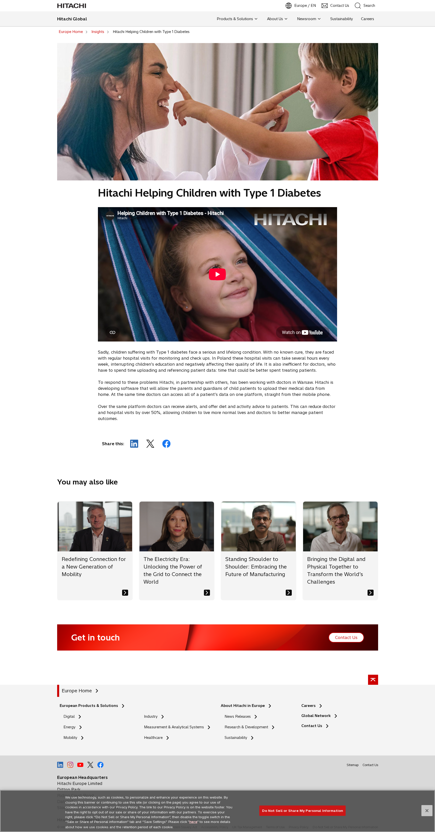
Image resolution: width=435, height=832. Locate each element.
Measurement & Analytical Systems (174, 727)
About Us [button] (275, 19)
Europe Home (77, 690)
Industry (151, 716)
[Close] (426, 810)
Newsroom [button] (306, 19)
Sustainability (236, 737)
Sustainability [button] (341, 19)
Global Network (316, 715)
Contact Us (313, 726)
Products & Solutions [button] (235, 19)
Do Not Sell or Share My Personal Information (302, 810)
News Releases (238, 716)
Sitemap (352, 765)
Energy (69, 727)
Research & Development (246, 727)
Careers (308, 705)
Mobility (70, 737)
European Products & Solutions (89, 705)
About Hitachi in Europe (243, 705)
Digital (69, 716)
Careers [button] (367, 19)
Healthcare (153, 737)
